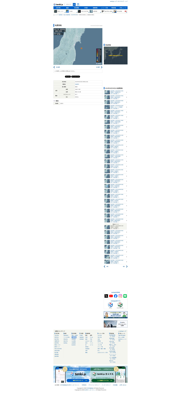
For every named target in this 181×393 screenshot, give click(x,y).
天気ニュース (123, 7)
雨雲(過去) (66, 335)
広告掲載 (115, 385)
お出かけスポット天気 (103, 352)
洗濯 (86, 337)
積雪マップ (57, 346)
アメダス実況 (67, 337)
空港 (99, 339)
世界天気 (57, 337)
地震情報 (74, 337)
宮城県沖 (77, 84)
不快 (91, 339)
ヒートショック (112, 355)
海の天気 (100, 337)
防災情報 (76, 7)
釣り (99, 350)
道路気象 (57, 354)
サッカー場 (100, 343)
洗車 (86, 350)
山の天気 (100, 335)
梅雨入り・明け (112, 345)
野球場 (99, 341)
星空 (86, 343)
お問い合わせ (122, 385)
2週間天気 (57, 341)
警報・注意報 (75, 335)
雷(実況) (65, 343)
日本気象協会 (63, 385)
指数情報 (95, 7)
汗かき (91, 337)
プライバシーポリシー (94, 385)
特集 (119, 340)
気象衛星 (82, 337)
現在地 (78, 5)
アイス (91, 343)
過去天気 (66, 341)
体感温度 (87, 348)
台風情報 (74, 343)
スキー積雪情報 (112, 358)
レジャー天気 (104, 7)
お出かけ (87, 341)
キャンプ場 (100, 346)
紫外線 (86, 346)
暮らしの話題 (121, 337)
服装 (86, 339)
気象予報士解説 (121, 335)
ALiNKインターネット (73, 385)
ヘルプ (126, 1)
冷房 (91, 341)
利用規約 (84, 385)
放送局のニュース (122, 339)
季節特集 (113, 7)
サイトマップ (121, 1)
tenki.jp (58, 5)
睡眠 (86, 352)
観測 (67, 7)
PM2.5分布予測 (58, 348)
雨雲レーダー (58, 344)
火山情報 (74, 341)
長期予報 (57, 343)
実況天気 (66, 339)
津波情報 (74, 339)
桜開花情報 (112, 339)
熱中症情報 (112, 348)
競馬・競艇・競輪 (102, 348)
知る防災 (74, 344)
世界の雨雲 (57, 350)
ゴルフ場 (100, 344)
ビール (91, 344)
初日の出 (112, 361)
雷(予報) (56, 352)
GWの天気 (112, 342)
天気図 (86, 7)
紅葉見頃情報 (112, 352)
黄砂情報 (57, 356)
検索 (74, 4)
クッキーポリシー (106, 385)
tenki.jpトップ (113, 1)
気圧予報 (57, 339)
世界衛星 (82, 339)
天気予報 (58, 7)
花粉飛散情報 (112, 336)
